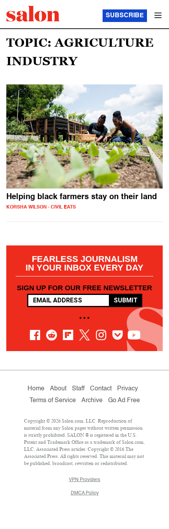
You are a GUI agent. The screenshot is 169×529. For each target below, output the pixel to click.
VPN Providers (84, 480)
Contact (101, 389)
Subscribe (125, 16)
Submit (126, 300)
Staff (78, 389)
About (58, 389)
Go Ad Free (124, 400)
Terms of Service (52, 400)
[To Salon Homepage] (33, 14)
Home (36, 389)
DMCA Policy (85, 493)
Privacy (127, 389)
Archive (92, 400)
